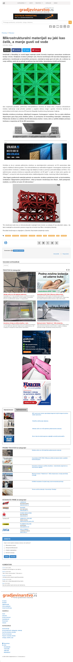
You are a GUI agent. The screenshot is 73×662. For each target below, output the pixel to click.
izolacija (39, 235)
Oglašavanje (5, 604)
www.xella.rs (23, 532)
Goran (4, 567)
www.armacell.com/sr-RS (27, 521)
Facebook (17, 50)
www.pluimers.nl (24, 527)
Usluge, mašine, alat (7, 637)
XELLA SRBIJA (24, 529)
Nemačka (63, 235)
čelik (58, 235)
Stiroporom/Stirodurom (11, 547)
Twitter (27, 50)
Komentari (7, 564)
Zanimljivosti (5, 619)
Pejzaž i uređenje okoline (9, 635)
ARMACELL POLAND (26, 518)
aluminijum (51, 235)
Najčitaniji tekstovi (21, 409)
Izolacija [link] (6, 265)
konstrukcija (24, 235)
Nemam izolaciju (10, 552)
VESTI (31, 3)
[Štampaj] (5, 242)
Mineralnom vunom (11, 545)
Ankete (4, 623)
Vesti (3, 614)
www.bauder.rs (24, 510)
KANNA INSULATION (26, 513)
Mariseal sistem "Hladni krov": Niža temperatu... (50, 323)
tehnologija (15, 235)
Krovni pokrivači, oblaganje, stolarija (12, 630)
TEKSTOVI (39, 3)
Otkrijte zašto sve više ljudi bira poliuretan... (15, 294)
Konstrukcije (5, 628)
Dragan (4, 575)
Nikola (4, 571)
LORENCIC (23, 502)
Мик (3, 583)
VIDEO (55, 3)
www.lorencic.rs (24, 505)
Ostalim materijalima (11, 550)
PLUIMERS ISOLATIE (25, 524)
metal (45, 235)
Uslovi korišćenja (7, 608)
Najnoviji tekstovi (8, 410)
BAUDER (22, 507)
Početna (4, 33)
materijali (8, 235)
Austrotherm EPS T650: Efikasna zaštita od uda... (50, 294)
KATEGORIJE (22, 3)
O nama (4, 601)
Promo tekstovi (6, 617)
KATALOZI (48, 3)
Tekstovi (11, 33)
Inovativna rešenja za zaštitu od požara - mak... (16, 323)
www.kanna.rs (24, 516)
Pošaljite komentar (19, 250)
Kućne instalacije (7, 634)
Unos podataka (6, 606)
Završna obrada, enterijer (9, 632)
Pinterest (37, 50)
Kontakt (4, 602)
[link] (36, 10)
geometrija (32, 235)
